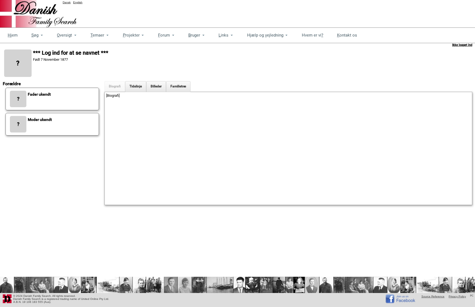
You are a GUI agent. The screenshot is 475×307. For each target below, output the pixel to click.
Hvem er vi (312, 35)
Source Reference (432, 296)
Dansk (67, 2)
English (77, 2)
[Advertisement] (375, 12)
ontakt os (347, 35)
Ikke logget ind (462, 45)
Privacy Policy (457, 296)
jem (13, 35)
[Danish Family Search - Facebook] (401, 302)
